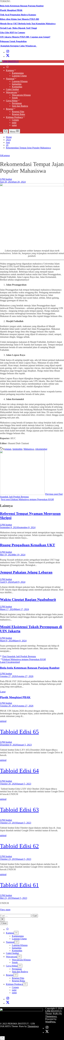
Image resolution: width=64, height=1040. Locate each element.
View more (5, 909)
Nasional (10, 78)
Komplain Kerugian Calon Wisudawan (18, 46)
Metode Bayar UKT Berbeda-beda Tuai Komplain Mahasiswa (28, 24)
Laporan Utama (19, 75)
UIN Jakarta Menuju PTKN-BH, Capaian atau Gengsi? (25, 37)
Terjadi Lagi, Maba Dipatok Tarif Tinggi (18, 28)
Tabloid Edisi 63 (19, 810)
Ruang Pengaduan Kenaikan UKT (27, 545)
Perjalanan (17, 103)
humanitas (16, 84)
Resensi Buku (18, 114)
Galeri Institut (12, 89)
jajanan (8, 449)
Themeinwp (33, 1026)
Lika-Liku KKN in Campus (12, 32)
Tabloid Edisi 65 (19, 732)
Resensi (9, 109)
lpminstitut (17, 449)
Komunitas (17, 86)
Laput (3, 662)
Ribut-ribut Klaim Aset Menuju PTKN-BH (19, 19)
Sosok (15, 97)
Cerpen (15, 120)
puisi (14, 122)
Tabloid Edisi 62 (19, 846)
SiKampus (5, 155)
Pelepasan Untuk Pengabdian (13, 41)
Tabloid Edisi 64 (19, 771)
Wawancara (11, 92)
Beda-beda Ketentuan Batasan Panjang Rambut (22, 6)
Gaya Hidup (12, 100)
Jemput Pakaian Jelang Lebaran (26, 572)
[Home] (7, 67)
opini (14, 125)
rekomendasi (41, 449)
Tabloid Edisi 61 (19, 885)
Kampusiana (18, 73)
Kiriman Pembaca (14, 117)
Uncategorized (13, 662)
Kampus (10, 70)
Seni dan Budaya (20, 106)
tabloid (3, 721)
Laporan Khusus (20, 81)
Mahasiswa (29, 449)
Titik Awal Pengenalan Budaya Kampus (18, 15)
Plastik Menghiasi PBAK (11, 10)
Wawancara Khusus (21, 95)
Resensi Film (18, 111)
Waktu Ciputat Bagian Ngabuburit (28, 599)
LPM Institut (6, 179)
